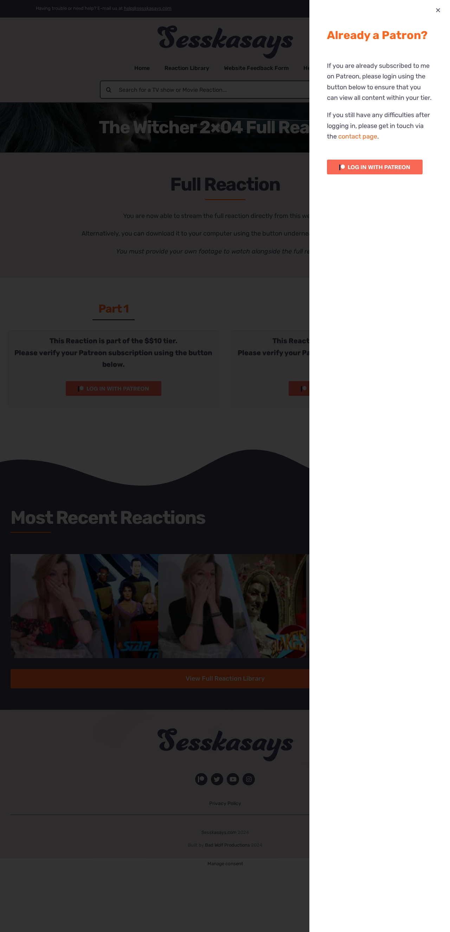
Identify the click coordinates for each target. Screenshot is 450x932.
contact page (357, 136)
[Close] (438, 10)
